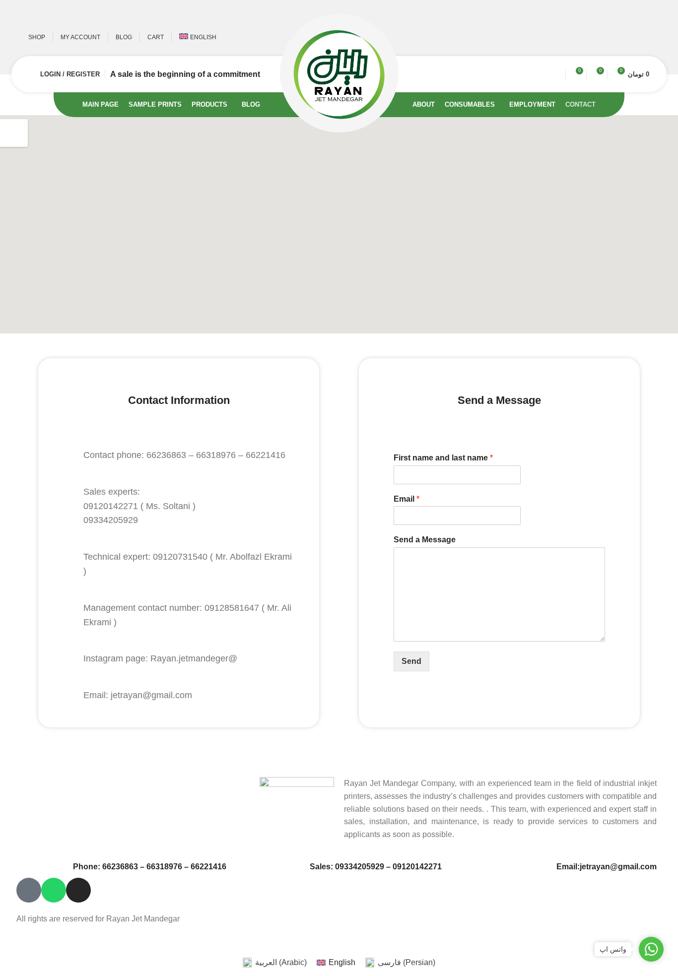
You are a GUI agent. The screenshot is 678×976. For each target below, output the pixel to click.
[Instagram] (78, 890)
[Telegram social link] (642, 37)
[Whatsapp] (53, 890)
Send (411, 661)
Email (406, 499)
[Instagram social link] (614, 37)
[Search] (556, 74)
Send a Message (425, 539)
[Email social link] (599, 37)
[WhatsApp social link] (628, 37)
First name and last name (443, 458)
